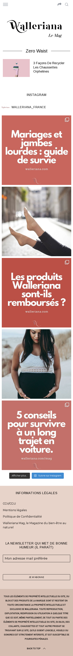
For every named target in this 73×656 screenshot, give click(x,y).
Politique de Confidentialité (22, 516)
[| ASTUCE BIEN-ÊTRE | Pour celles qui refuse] (36, 150)
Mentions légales (15, 510)
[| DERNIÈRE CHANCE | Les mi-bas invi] (36, 221)
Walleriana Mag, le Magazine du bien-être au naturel (34, 525)
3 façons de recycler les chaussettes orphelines (48, 67)
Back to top (34, 648)
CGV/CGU (9, 503)
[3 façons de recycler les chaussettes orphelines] (16, 68)
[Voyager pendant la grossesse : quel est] (36, 364)
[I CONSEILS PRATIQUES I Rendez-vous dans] (36, 435)
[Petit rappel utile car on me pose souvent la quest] (36, 292)
